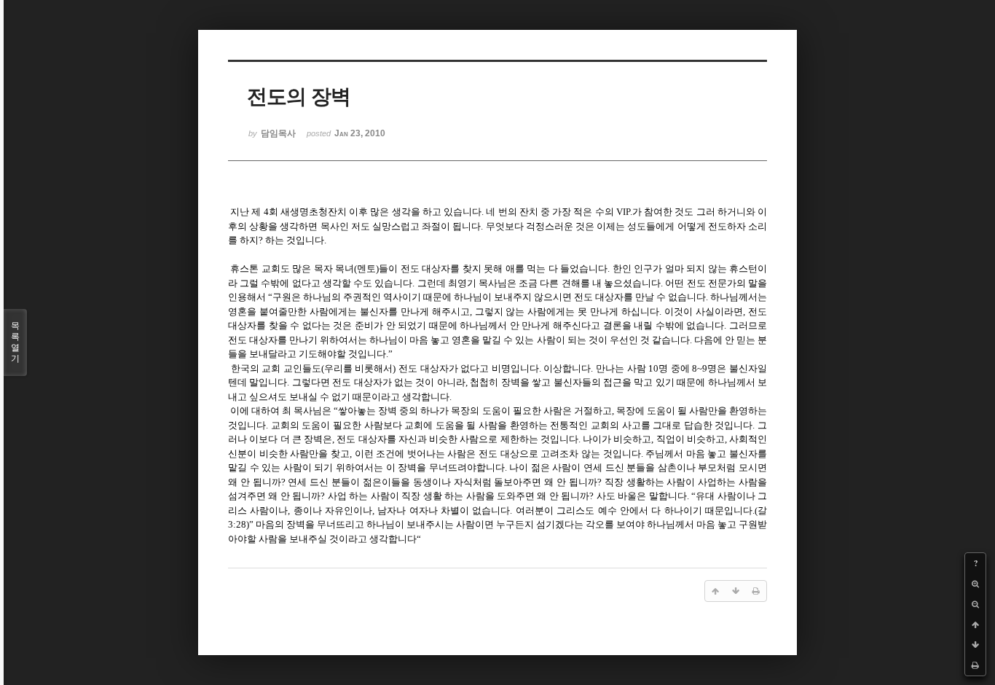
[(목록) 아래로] (975, 645)
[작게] (975, 604)
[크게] (975, 584)
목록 (15, 342)
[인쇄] (975, 665)
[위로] (975, 624)
